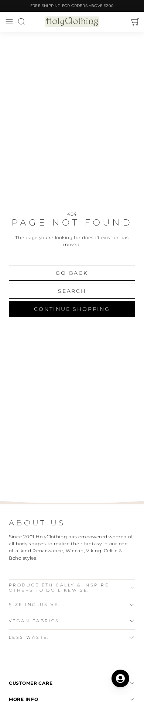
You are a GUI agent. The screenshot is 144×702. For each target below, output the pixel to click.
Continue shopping (72, 309)
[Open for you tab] (120, 678)
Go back (72, 273)
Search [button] (72, 291)
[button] (9, 22)
